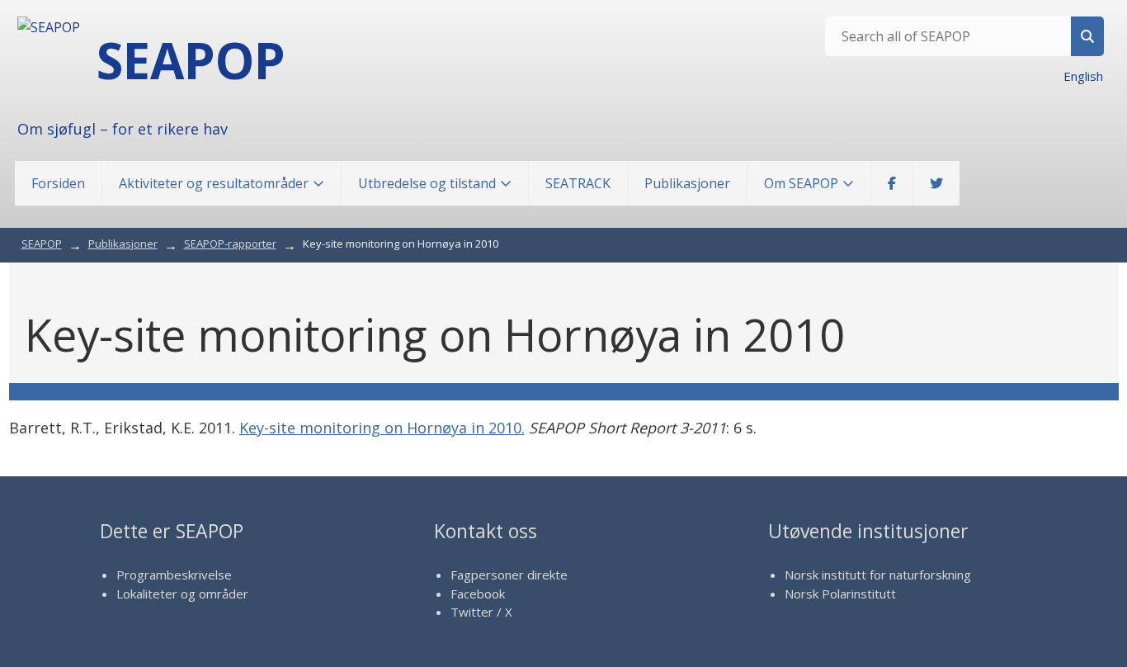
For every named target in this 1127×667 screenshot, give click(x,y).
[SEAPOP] (48, 27)
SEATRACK (578, 183)
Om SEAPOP (801, 183)
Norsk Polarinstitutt (840, 593)
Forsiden (58, 183)
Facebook (477, 593)
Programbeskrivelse (174, 574)
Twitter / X (481, 611)
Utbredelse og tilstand (427, 183)
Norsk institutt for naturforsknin (874, 574)
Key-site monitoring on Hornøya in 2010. (382, 428)
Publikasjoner (687, 183)
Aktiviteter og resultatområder (214, 183)
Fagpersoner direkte (509, 574)
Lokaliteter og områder (182, 593)
